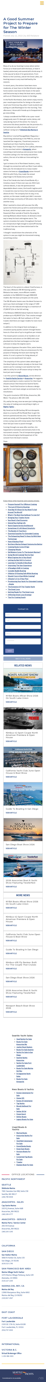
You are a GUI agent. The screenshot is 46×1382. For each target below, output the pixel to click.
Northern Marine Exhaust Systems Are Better (25, 544)
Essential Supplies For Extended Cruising (23, 533)
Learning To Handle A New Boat (20, 563)
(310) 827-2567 (7, 1298)
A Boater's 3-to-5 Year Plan (18, 579)
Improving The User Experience (20, 565)
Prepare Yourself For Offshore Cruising (22, 504)
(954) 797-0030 (7, 1330)
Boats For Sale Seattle (24, 1050)
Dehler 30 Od (21, 1111)
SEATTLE (6, 1185)
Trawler (19, 1162)
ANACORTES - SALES (13, 1202)
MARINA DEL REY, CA (13, 1286)
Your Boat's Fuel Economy (17, 520)
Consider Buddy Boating (17, 571)
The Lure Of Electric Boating (19, 507)
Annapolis (27, 149)
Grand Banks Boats (23, 1146)
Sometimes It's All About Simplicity (21, 528)
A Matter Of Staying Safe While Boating (23, 573)
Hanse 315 (20, 1098)
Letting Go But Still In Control (19, 560)
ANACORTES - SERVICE (14, 1219)
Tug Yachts (20, 1103)
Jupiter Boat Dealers (24, 1047)
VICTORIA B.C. (9, 1350)
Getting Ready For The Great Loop (21, 592)
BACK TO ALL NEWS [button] (23, 658)
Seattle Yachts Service (14, 378)
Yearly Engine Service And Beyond (20, 525)
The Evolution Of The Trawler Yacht (21, 587)
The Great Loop (14, 589)
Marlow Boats (21, 1133)
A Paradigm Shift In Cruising (18, 568)
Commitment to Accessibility (11, 1378)
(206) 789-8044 (7, 1197)
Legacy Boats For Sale (24, 1119)
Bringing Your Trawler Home (18, 517)
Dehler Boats (21, 1117)
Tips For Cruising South (17, 597)
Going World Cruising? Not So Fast (21, 555)
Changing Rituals (14, 549)
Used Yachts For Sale (24, 1039)
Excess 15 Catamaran (24, 1101)
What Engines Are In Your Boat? (20, 557)
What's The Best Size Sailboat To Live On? (24, 515)
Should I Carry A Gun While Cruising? (21, 576)
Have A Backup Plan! (15, 541)
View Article (11, 702)
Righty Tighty (8, 407)
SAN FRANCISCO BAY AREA (16, 1268)
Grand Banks (24, 171)
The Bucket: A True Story (17, 531)
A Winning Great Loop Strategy (19, 595)
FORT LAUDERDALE (12, 1318)
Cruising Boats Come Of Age (18, 547)
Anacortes (29, 378)
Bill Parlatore (33, 35)
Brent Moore (23, 376)
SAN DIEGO (8, 1251)
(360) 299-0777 (7, 1214)
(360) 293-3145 (7, 1231)
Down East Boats (22, 1149)
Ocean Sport (21, 1114)
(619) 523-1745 (7, 1263)
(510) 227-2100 (7, 1281)
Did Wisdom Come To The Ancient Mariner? (24, 552)
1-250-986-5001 (8, 1356)
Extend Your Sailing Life (17, 523)
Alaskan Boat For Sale (24, 1165)
